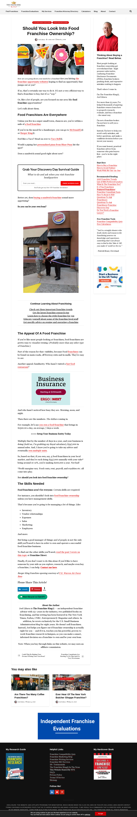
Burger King (26, 133)
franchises (73, 351)
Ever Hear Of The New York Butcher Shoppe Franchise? (71, 696)
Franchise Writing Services (61, 759)
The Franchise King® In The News (65, 767)
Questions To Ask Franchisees (104, 203)
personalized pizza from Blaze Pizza (54, 144)
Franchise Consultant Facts (108, 192)
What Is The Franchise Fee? (109, 184)
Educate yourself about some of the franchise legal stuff (50, 319)
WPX (73, 770)
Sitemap (53, 780)
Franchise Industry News (65, 679)
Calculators (86, 11)
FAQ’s (52, 772)
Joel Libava (41, 39)
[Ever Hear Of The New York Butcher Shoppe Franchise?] (71, 682)
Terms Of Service (57, 778)
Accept (100, 814)
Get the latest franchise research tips (51, 312)
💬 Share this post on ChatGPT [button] (32, 597)
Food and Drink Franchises (42, 22)
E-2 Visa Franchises (105, 187)
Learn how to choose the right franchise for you (51, 316)
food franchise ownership (66, 495)
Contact (112, 11)
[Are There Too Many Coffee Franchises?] (30, 682)
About (103, 11)
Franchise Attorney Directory (66, 11)
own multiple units (37, 450)
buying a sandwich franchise (48, 197)
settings (87, 815)
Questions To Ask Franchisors (104, 198)
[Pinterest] (62, 792)
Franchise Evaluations (30, 11)
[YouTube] (57, 792)
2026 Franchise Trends (107, 179)
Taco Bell (55, 139)
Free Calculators (104, 224)
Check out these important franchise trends (50, 309)
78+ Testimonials (57, 764)
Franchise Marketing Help (61, 757)
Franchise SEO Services (60, 762)
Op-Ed (17, 679)
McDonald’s (75, 130)
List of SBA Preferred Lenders (110, 182)
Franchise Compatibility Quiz (109, 222)
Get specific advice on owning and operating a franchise (50, 322)
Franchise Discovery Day (106, 206)
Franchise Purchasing (61, 22)
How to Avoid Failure (106, 168)
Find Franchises (12, 11)
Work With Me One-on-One (109, 170)
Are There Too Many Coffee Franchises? (29, 696)
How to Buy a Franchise (107, 165)
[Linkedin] (52, 792)
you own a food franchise (51, 425)
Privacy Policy (56, 775)
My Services (46, 11)
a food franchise (33, 124)
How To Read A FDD (106, 195)
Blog (96, 11)
